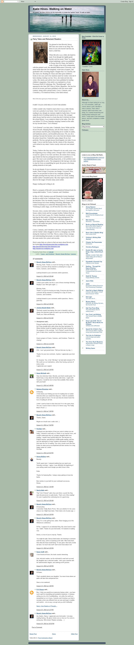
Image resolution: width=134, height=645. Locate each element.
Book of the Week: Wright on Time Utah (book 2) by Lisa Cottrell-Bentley (94, 227)
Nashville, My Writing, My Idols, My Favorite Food (94, 304)
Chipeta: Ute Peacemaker (94, 242)
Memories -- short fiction (92, 221)
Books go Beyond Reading (94, 224)
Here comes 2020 (91, 234)
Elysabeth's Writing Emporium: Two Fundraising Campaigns (94, 286)
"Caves (42, 254)
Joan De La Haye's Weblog (94, 290)
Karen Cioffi (40, 552)
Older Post (74, 634)
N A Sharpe (40, 589)
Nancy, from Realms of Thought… (47, 606)
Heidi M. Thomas (91, 276)
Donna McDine (41, 456)
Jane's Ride (89, 281)
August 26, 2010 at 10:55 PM (45, 623)
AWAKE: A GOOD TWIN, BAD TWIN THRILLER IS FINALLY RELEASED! (94, 256)
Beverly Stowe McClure (63, 254)
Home (54, 634)
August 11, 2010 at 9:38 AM (45, 304)
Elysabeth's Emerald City (94, 261)
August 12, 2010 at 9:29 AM (45, 500)
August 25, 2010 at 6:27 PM (45, 610)
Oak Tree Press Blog (92, 308)
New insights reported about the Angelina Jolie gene (94, 209)
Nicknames (89, 244)
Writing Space (90, 348)
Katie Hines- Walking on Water (52, 8)
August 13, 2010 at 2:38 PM (45, 586)
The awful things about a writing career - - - (93, 310)
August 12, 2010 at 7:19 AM (45, 487)
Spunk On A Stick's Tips (94, 329)
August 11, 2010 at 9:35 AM (45, 276)
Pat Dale (39, 429)
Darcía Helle (40, 490)
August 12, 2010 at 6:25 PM (45, 548)
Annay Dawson (90, 207)
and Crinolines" (50, 254)
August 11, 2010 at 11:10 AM (45, 344)
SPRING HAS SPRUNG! (93, 326)
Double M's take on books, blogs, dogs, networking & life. (94, 251)
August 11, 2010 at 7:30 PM (45, 411)
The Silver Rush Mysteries (94, 342)
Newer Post (33, 634)
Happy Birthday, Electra (92, 277)
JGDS (88, 284)
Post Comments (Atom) (45, 638)
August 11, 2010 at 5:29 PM (45, 369)
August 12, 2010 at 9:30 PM (45, 566)
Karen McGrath (41, 373)
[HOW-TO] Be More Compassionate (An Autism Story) (93, 271)
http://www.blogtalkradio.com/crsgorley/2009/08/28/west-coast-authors (94, 159)
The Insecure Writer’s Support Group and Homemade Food (94, 331)
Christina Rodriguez (92, 247)
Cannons (73, 254)
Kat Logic (89, 297)
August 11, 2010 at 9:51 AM (45, 318)
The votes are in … (91, 298)
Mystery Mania (90, 301)
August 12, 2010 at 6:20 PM (45, 514)
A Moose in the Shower (92, 263)
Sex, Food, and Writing (93, 314)
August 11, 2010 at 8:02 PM (45, 453)
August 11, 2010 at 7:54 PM (45, 425)
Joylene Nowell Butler (44, 308)
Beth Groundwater (92, 213)
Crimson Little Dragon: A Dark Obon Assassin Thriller (94, 292)
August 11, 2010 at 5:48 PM (45, 385)
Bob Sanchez (90, 220)
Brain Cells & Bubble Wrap (94, 232)
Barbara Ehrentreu (42, 389)
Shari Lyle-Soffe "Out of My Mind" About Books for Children (94, 322)
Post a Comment (37, 627)
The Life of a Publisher (93, 335)
